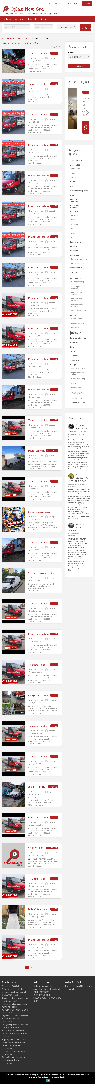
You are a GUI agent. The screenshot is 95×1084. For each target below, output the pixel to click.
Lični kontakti (76, 242)
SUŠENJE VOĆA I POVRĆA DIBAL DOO (78, 527)
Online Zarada (76, 319)
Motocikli (74, 246)
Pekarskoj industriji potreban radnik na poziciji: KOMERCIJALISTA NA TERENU (15, 1007)
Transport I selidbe (37, 53)
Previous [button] (71, 112)
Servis (73, 177)
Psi (72, 229)
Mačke (73, 220)
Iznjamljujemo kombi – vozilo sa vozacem (48, 909)
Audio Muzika (76, 160)
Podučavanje (76, 388)
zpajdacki (51, 58)
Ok (48, 1080)
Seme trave (7, 986)
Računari (74, 342)
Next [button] (87, 112)
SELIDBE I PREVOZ (38, 848)
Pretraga (86, 29)
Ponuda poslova (77, 323)
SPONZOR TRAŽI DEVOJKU (13, 1051)
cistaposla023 (53, 853)
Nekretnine (75, 255)
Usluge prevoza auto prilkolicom (44, 695)
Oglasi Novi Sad (27, 9)
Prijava (87, 3)
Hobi (72, 195)
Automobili (75, 165)
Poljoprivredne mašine (77, 293)
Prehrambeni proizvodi (75, 333)
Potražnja (75, 328)
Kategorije (19, 19)
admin (72, 434)
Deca (72, 186)
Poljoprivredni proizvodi (76, 299)
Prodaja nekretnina (78, 263)
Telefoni (74, 356)
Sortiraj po (72, 52)
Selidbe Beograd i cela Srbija (42, 573)
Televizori (74, 360)
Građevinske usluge (78, 368)
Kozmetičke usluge (78, 379)
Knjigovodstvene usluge (77, 373)
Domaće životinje (78, 282)
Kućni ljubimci (76, 212)
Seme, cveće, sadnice (79, 310)
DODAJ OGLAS (57, 3)
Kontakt (44, 19)
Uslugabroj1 (52, 700)
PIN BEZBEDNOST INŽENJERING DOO (78, 478)
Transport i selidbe (37, 58)
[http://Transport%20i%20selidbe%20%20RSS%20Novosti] (37, 43)
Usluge (73, 365)
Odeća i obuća (76, 268)
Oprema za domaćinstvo (75, 273)
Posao (73, 315)
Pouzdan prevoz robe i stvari (42, 450)
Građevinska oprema (79, 191)
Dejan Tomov (52, 792)
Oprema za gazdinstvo (75, 287)
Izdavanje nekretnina (79, 259)
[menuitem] (56, 3)
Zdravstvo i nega (77, 402)
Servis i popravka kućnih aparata (77, 393)
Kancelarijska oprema (76, 206)
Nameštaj (74, 251)
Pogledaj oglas (85, 127)
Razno (73, 237)
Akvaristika (75, 215)
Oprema (74, 224)
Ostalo (73, 383)
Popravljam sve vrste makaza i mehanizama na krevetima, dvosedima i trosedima (15, 1042)
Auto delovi (75, 169)
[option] (79, 112)
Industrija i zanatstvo (74, 200)
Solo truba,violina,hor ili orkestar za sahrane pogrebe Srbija (14, 992)
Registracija (74, 3)
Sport (72, 351)
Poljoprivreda (76, 278)
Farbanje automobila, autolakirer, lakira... (78, 428)
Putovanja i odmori (78, 338)
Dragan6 (51, 456)
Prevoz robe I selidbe (38, 145)
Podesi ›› (79, 66)
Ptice (73, 233)
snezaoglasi (52, 517)
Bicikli (72, 182)
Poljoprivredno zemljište (77, 305)
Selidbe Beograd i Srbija (40, 511)
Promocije (32, 19)
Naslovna (7, 19)
